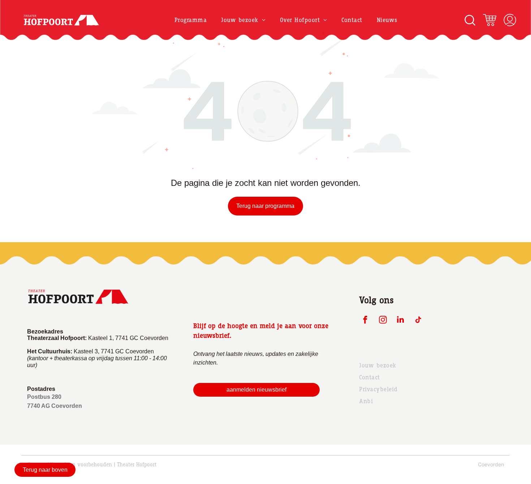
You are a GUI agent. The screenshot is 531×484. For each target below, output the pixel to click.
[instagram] (383, 320)
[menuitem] (190, 20)
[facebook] (365, 320)
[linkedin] (400, 320)
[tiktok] (418, 320)
